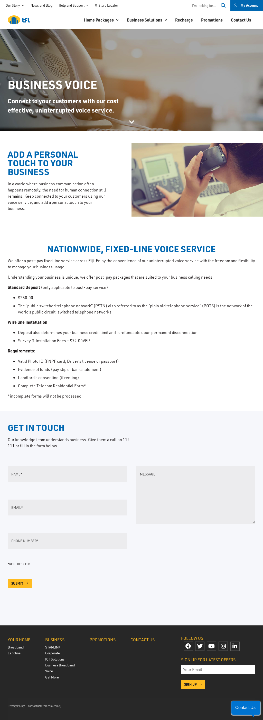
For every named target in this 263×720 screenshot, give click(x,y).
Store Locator (108, 5)
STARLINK (52, 647)
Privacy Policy (16, 706)
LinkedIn (235, 646)
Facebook (188, 646)
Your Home (19, 639)
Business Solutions (144, 20)
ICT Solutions (54, 659)
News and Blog (41, 5)
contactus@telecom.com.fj (44, 706)
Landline (14, 653)
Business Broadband (60, 665)
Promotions (212, 20)
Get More (52, 677)
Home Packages (99, 20)
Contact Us (241, 20)
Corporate (52, 653)
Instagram (223, 646)
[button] (245, 708)
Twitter (199, 646)
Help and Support (71, 5)
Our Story (13, 5)
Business (54, 639)
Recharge (184, 20)
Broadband (16, 647)
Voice (49, 671)
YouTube (211, 646)
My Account (249, 5)
